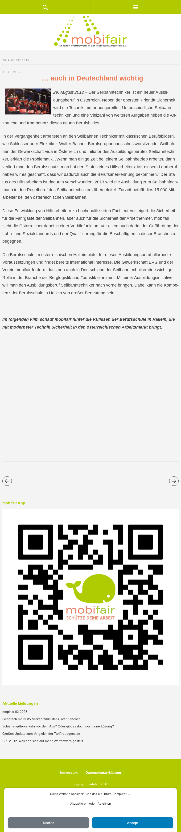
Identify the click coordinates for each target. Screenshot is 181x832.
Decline (48, 823)
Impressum (69, 772)
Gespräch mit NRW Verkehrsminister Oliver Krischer (41, 719)
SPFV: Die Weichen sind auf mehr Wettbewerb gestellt (42, 741)
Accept (132, 823)
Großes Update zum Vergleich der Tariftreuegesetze (41, 733)
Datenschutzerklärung (103, 772)
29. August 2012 (15, 60)
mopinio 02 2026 (14, 712)
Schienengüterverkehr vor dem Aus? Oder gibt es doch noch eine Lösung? (58, 726)
